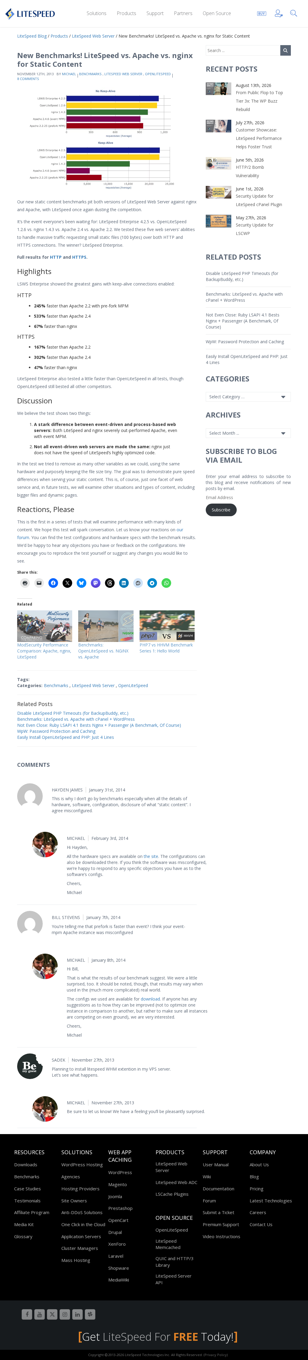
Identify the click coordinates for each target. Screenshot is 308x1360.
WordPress (120, 1172)
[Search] (294, 12)
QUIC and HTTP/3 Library (175, 1261)
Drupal (115, 1232)
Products (126, 13)
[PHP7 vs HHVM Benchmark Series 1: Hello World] (167, 626)
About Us (259, 1164)
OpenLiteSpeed (158, 74)
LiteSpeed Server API (174, 1279)
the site (151, 856)
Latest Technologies (271, 1201)
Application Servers (81, 1236)
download (150, 999)
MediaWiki (118, 1280)
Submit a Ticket (218, 1212)
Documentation (218, 1189)
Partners (183, 13)
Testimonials (27, 1201)
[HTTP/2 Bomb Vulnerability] (218, 163)
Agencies (70, 1176)
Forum (209, 1201)
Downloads (25, 1164)
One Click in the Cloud (83, 1224)
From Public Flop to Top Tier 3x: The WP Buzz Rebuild (259, 101)
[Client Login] (278, 12)
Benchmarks (90, 74)
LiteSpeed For (150, 1336)
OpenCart (118, 1220)
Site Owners (74, 1201)
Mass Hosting (75, 1260)
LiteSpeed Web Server (123, 74)
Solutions (96, 13)
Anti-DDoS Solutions (82, 1212)
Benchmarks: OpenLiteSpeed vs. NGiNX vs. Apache (103, 651)
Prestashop (120, 1208)
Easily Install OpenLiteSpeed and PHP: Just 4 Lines (65, 737)
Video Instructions (221, 1236)
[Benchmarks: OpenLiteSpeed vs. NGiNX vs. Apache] (105, 626)
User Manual (216, 1164)
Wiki (207, 1176)
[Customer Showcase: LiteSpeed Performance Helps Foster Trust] (218, 125)
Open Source (217, 13)
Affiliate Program (31, 1212)
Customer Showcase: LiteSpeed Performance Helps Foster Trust (259, 138)
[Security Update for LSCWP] (218, 221)
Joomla (115, 1196)
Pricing (256, 1189)
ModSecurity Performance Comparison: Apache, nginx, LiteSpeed (44, 651)
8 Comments (28, 78)
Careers (258, 1212)
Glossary (23, 1236)
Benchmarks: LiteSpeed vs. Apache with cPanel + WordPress (76, 719)
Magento (117, 1184)
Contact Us (261, 1224)
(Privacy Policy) (216, 1354)
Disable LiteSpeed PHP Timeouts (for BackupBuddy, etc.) (72, 713)
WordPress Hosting (82, 1164)
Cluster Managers (79, 1248)
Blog (254, 1176)
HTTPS (79, 257)
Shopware (118, 1268)
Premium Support (221, 1224)
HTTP (56, 257)
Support (155, 13)
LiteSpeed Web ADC (176, 1182)
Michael (69, 74)
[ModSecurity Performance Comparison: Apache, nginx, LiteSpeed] (44, 626)
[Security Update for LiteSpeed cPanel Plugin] (218, 192)
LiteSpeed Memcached (168, 1244)
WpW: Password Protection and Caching (56, 731)
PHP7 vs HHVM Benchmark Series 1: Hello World (166, 648)
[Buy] (261, 12)
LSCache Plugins (172, 1194)
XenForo (117, 1244)
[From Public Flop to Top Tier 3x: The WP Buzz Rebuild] (218, 88)
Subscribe (221, 510)
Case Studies (27, 1189)
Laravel (115, 1256)
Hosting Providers (80, 1189)
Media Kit (24, 1224)
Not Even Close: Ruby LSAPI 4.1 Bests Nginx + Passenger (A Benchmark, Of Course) (99, 725)
